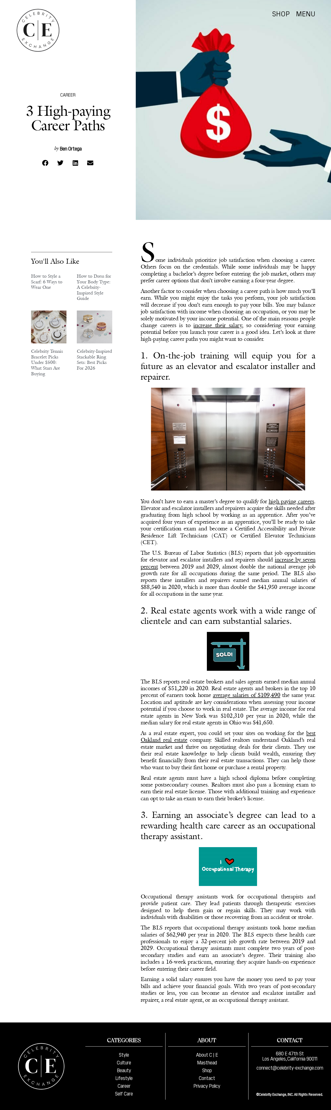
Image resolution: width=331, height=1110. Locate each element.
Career (68, 95)
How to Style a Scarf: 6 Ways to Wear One (46, 281)
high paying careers (291, 501)
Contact (207, 1077)
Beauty (124, 1069)
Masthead (207, 1062)
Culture (124, 1062)
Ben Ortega (71, 148)
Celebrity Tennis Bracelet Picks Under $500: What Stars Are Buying (47, 362)
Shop (281, 13)
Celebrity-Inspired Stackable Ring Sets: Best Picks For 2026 (94, 359)
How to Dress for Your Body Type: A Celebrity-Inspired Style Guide (94, 287)
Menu (305, 13)
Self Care (124, 1093)
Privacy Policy (206, 1085)
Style (124, 1054)
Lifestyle (124, 1077)
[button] (45, 163)
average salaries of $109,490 (246, 694)
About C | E (207, 1054)
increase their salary (217, 325)
